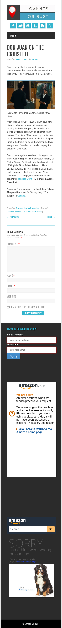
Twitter (20, 25)
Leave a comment (33, 212)
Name (11, 275)
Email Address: (15, 334)
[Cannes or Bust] (31, 19)
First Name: (13, 344)
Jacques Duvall (25, 179)
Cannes (21, 195)
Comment (13, 244)
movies (35, 208)
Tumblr (35, 25)
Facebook (13, 25)
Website (11, 296)
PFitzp (35, 59)
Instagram (42, 25)
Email (11, 286)
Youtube (28, 25)
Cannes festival (23, 208)
